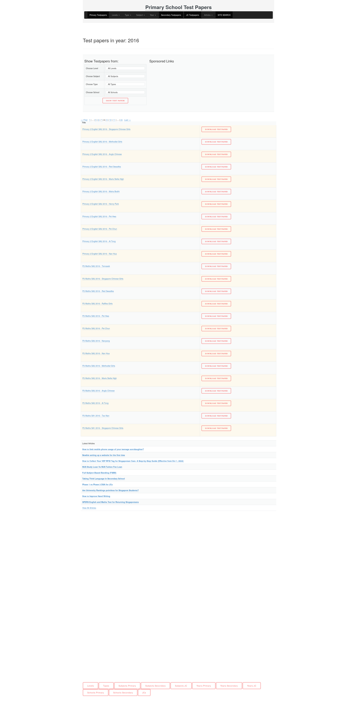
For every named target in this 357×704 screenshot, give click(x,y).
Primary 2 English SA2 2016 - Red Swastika (101, 166)
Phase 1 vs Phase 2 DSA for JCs (97, 484)
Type (127, 15)
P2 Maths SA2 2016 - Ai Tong (95, 403)
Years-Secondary (229, 685)
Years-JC (251, 685)
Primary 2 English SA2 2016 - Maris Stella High (103, 179)
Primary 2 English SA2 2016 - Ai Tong (99, 241)
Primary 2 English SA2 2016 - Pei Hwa (99, 216)
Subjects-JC (181, 685)
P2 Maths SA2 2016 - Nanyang (96, 340)
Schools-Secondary (123, 692)
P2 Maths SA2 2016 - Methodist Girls (98, 365)
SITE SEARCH (224, 15)
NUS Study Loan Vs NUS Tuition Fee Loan (102, 466)
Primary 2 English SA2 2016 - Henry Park (100, 203)
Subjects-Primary (127, 685)
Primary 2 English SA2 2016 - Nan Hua (99, 253)
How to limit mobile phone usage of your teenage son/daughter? (113, 449)
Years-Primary (203, 685)
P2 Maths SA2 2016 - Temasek (96, 266)
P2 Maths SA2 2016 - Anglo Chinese (98, 390)
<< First (84, 120)
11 (114, 120)
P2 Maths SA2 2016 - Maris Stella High (99, 378)
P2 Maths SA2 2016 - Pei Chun (96, 328)
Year (152, 15)
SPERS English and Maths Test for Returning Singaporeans (110, 502)
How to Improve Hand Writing (96, 496)
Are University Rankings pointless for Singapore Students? (110, 490)
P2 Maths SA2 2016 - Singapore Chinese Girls (102, 278)
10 (110, 120)
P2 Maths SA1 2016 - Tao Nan (95, 415)
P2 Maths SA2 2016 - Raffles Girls (97, 303)
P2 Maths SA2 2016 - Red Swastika (98, 291)
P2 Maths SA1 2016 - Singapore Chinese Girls (102, 428)
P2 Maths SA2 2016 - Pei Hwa (95, 316)
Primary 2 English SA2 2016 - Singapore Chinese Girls (106, 129)
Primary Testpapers (98, 15)
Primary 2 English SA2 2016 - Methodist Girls (102, 141)
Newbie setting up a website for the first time (103, 455)
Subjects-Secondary (155, 685)
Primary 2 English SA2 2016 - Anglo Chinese (102, 154)
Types (106, 685)
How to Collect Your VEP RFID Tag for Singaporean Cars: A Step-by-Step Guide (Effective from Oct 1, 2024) (133, 461)
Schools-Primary (95, 692)
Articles (207, 15)
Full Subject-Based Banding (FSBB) (99, 472)
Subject (139, 15)
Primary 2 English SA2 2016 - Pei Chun (99, 228)
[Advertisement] (179, 83)
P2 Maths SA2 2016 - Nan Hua (96, 353)
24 (121, 120)
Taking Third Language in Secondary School (103, 478)
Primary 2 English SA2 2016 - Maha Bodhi (101, 191)
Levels (115, 15)
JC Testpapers (192, 15)
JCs (144, 692)
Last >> (127, 120)
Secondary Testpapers (171, 15)
